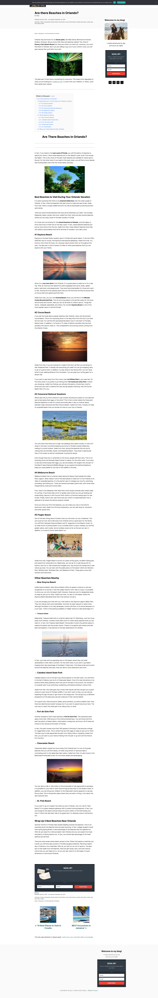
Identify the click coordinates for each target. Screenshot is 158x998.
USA (36, 23)
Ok (114, 2)
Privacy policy (121, 2)
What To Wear (40, 23)
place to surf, (58, 82)
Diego (37, 15)
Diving (52, 22)
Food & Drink (62, 22)
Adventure (37, 22)
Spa (92, 22)
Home (36, 33)
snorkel (88, 22)
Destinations (47, 22)
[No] (156, 2)
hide (52, 96)
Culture (42, 22)
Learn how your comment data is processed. (77, 937)
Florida (56, 22)
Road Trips (83, 22)
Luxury (67, 22)
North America (72, 22)
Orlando (78, 22)
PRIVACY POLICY (93, 990)
